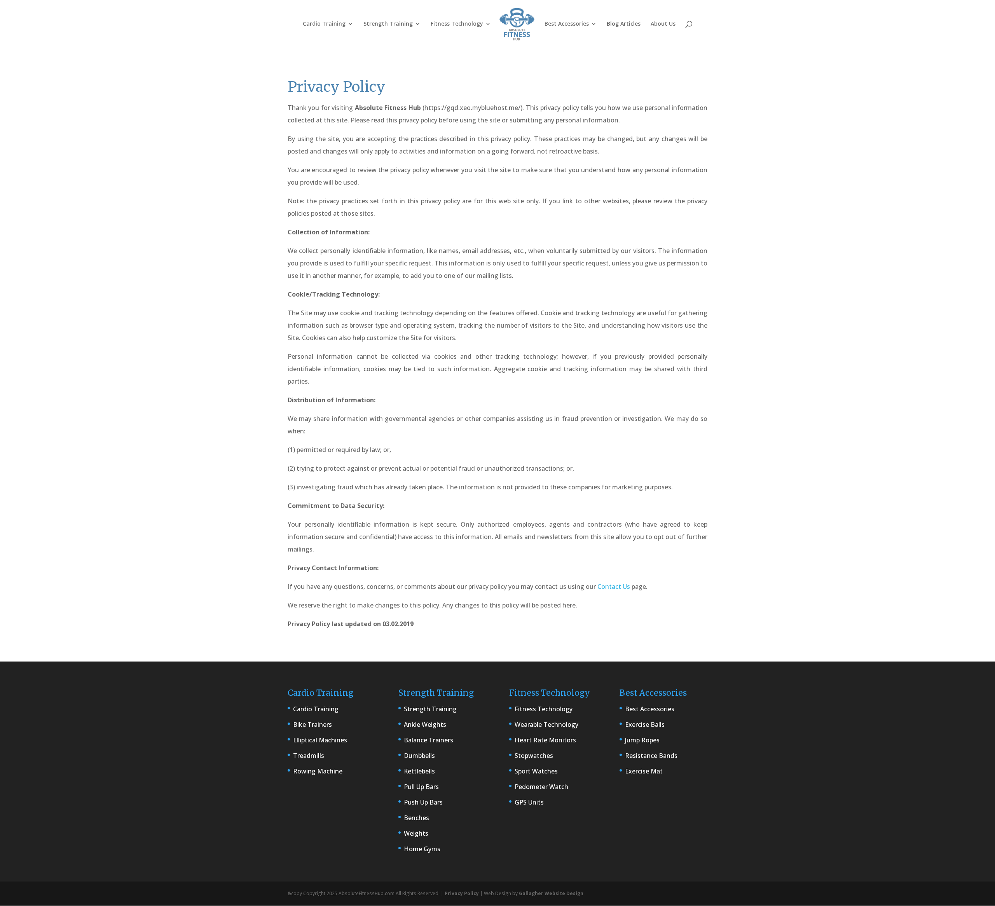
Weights (416, 833)
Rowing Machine (317, 771)
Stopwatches (534, 755)
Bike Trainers (312, 724)
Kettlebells (419, 771)
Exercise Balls (645, 724)
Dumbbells (419, 755)
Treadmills (308, 755)
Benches (416, 817)
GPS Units (529, 802)
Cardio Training (324, 24)
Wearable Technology (546, 724)
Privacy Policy (462, 893)
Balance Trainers (428, 740)
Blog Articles (624, 24)
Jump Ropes (642, 740)
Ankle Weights (425, 724)
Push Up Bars (423, 802)
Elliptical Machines (320, 740)
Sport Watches (536, 771)
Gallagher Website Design (551, 893)
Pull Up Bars (421, 786)
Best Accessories (567, 24)
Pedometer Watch (541, 786)
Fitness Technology (457, 24)
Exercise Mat (644, 771)
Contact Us (613, 586)
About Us (663, 24)
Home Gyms (422, 849)
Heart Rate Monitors (545, 740)
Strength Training (388, 24)
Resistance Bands (651, 755)
